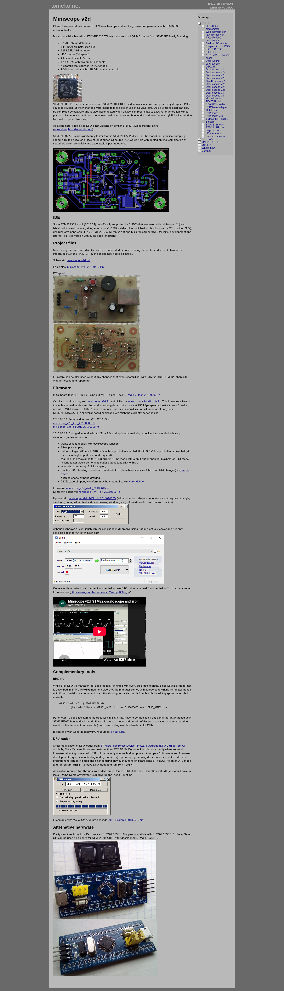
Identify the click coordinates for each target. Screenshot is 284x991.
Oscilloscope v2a (215, 72)
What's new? (209, 147)
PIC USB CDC (214, 49)
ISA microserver (215, 34)
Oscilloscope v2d (216, 81)
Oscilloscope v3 (215, 92)
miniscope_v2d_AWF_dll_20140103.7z (92, 498)
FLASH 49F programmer (212, 27)
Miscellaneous (214, 98)
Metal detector (214, 110)
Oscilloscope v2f (215, 86)
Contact (206, 150)
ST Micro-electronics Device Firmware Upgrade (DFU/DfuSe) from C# (143, 745)
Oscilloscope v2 (215, 69)
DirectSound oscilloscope (213, 62)
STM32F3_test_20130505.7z (142, 394)
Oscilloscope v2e (215, 84)
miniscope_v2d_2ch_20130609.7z (74, 423)
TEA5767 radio (214, 101)
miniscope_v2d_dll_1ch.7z (144, 401)
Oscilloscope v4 (215, 95)
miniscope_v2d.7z (99, 401)
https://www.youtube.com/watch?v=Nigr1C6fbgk (100, 592)
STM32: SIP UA (215, 127)
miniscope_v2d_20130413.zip (85, 266)
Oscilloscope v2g (215, 89)
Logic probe (212, 130)
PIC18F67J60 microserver (213, 39)
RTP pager (212, 113)
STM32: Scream (215, 124)
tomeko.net (65, 6)
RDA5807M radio (215, 104)
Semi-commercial (215, 136)
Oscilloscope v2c (215, 78)
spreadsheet (137, 481)
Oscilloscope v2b (215, 75)
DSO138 (210, 66)
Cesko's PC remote (216, 43)
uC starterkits (213, 133)
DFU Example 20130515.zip (126, 819)
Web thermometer (216, 31)
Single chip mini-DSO (218, 46)
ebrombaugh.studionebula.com (73, 129)
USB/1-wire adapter (216, 107)
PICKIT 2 (211, 52)
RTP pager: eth (214, 115)
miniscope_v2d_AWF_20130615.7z (88, 488)
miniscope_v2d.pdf (78, 260)
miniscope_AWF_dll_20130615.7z (99, 491)
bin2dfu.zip (117, 731)
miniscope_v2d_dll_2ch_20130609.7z (76, 426)
